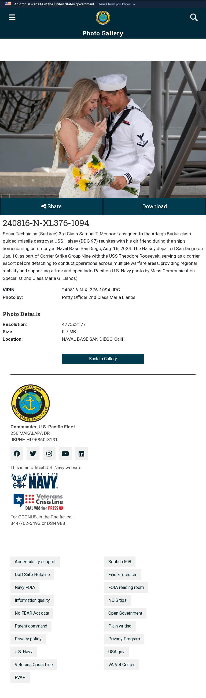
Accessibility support (35, 561)
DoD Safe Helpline (32, 574)
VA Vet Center (121, 664)
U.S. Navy (23, 651)
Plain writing (119, 626)
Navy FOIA (25, 587)
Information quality (32, 600)
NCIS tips (117, 600)
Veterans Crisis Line (34, 664)
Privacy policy (28, 638)
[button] (117, 4)
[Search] (194, 17)
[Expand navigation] (12, 17)
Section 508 (119, 561)
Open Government (125, 613)
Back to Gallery (103, 358)
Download (154, 206)
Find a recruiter (122, 574)
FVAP (20, 677)
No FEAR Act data (32, 613)
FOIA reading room (126, 587)
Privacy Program (124, 638)
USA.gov (116, 651)
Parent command (31, 626)
